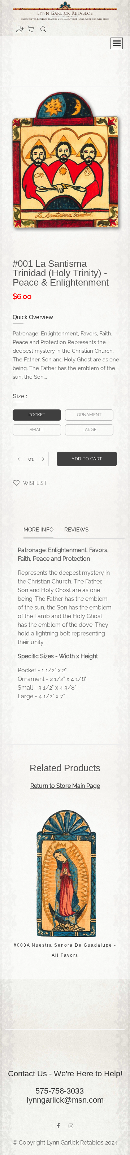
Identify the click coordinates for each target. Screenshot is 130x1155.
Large (89, 429)
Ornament (89, 414)
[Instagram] (71, 1126)
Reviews (76, 530)
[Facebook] (58, 1126)
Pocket (37, 414)
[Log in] (14, 26)
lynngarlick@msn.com (65, 1099)
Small (37, 429)
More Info (38, 530)
